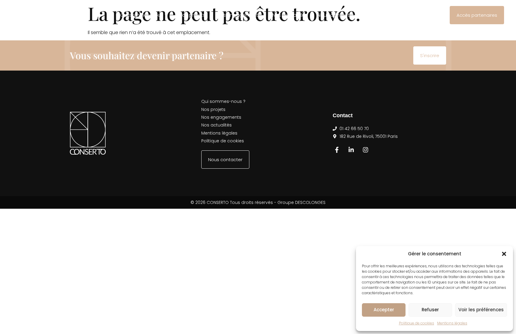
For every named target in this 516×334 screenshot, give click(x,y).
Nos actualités (288, 15)
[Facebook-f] (337, 150)
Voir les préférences (481, 309)
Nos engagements (238, 15)
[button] (504, 254)
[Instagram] (365, 150)
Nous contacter (335, 15)
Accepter (384, 309)
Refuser (430, 309)
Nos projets (192, 15)
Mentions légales (452, 323)
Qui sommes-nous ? (143, 15)
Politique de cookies (416, 323)
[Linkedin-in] (351, 150)
